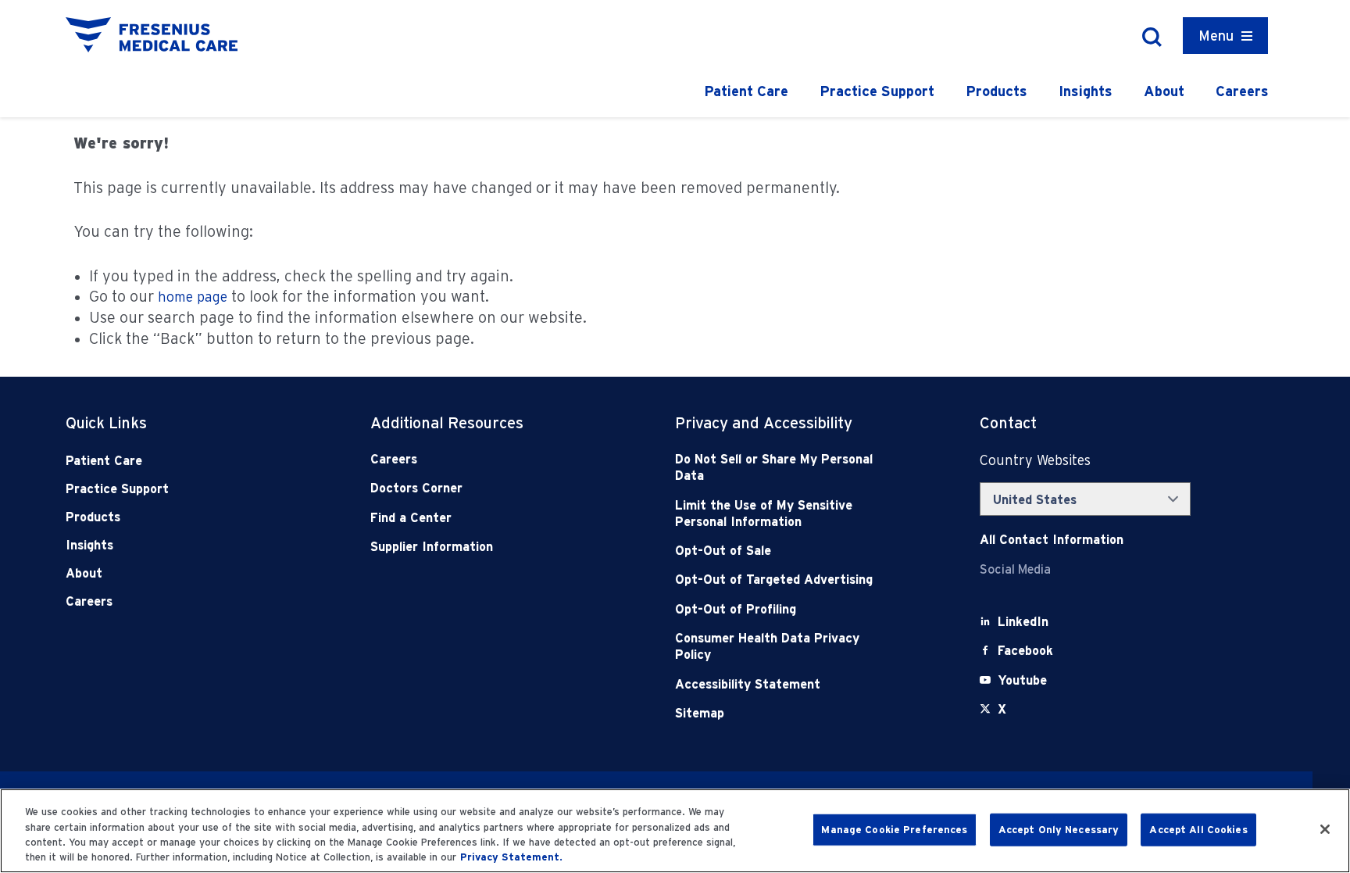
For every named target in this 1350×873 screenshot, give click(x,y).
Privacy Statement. (511, 857)
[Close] (1325, 829)
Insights (1085, 91)
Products (996, 91)
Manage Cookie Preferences (894, 829)
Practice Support (877, 91)
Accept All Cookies (1198, 829)
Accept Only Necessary (1059, 829)
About (1164, 91)
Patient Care (746, 91)
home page (192, 296)
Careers (1242, 91)
